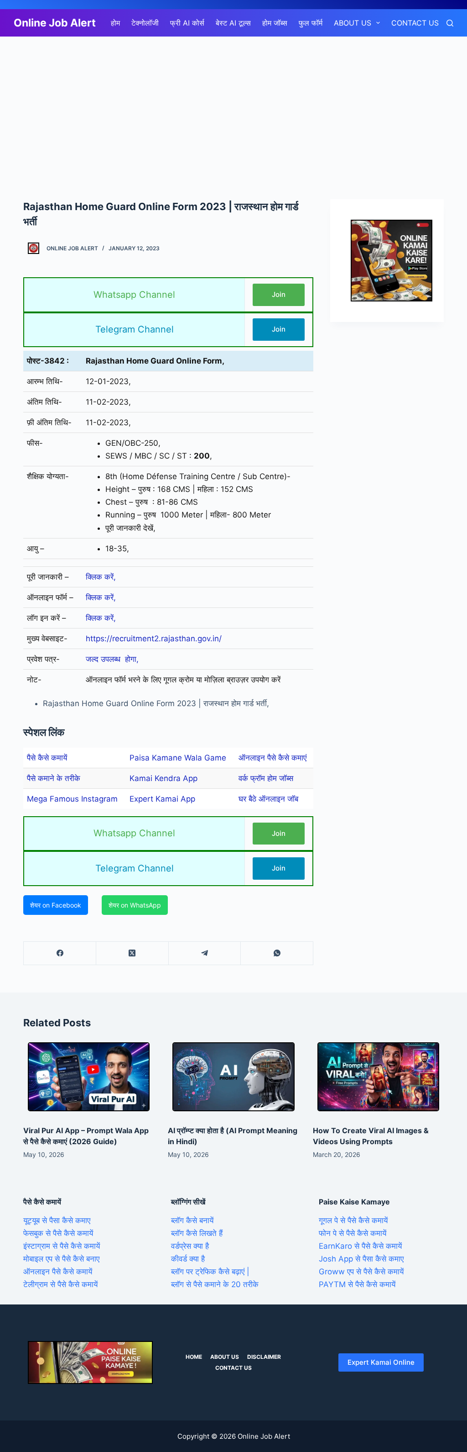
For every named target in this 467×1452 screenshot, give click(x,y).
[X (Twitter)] (132, 953)
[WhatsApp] (277, 953)
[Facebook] (60, 953)
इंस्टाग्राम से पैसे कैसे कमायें (61, 1246)
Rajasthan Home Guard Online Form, (155, 360)
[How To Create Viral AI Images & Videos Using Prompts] (378, 1076)
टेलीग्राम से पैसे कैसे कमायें (60, 1284)
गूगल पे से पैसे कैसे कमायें (353, 1220)
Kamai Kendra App (163, 778)
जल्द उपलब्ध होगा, (112, 659)
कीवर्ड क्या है (188, 1258)
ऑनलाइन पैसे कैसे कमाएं (272, 757)
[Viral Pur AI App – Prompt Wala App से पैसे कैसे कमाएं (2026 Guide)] (88, 1076)
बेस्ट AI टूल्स (233, 22)
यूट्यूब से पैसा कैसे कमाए (56, 1220)
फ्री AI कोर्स (187, 22)
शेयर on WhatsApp (135, 905)
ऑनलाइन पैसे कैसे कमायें (57, 1271)
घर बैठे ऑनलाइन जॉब (268, 798)
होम (115, 22)
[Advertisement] (233, 104)
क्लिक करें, (101, 576)
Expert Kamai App (162, 798)
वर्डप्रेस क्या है (190, 1246)
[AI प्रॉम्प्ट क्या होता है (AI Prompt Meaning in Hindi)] (233, 1076)
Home (194, 1356)
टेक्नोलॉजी (145, 22)
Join (278, 294)
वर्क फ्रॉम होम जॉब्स (266, 778)
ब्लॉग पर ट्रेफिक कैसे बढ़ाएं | (210, 1271)
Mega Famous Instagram (72, 798)
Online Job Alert (55, 22)
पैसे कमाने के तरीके (53, 778)
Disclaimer (264, 1356)
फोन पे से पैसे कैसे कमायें (352, 1233)
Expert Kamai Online (381, 1362)
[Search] (449, 23)
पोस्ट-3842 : (48, 360)
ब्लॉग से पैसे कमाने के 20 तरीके (215, 1284)
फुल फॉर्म (310, 22)
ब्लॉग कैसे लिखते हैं (197, 1233)
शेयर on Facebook (55, 905)
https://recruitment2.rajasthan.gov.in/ (154, 638)
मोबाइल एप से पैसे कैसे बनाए (61, 1258)
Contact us (415, 22)
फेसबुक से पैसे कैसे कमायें (58, 1233)
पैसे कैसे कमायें (47, 757)
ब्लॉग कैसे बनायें (192, 1220)
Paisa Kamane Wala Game (178, 757)
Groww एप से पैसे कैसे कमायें (361, 1271)
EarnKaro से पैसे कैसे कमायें (360, 1246)
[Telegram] (205, 953)
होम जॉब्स (274, 22)
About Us (352, 22)
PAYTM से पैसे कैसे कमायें (357, 1284)
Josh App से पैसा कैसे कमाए (361, 1258)
